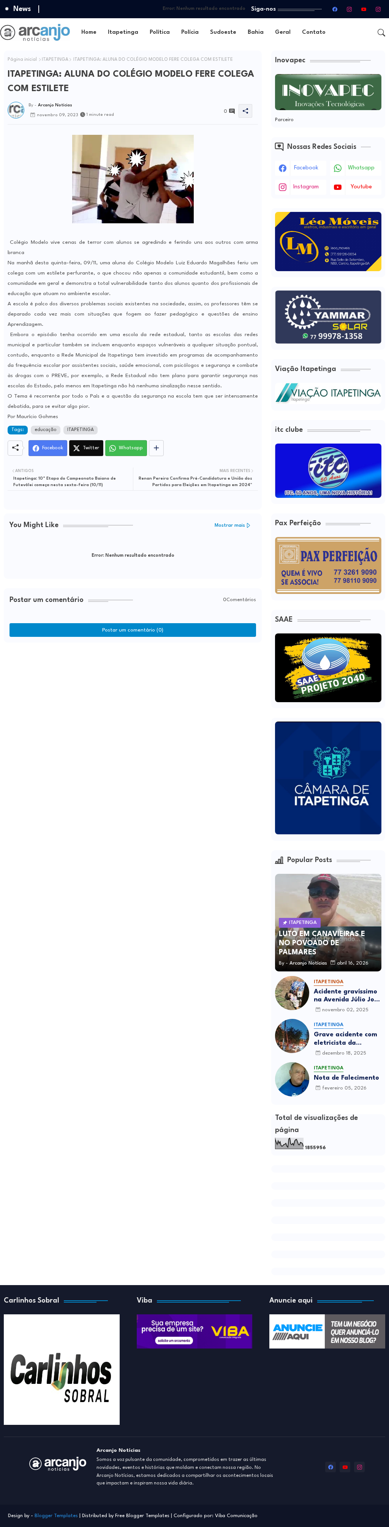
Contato (314, 32)
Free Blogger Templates (142, 1515)
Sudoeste (223, 32)
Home (88, 32)
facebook (306, 168)
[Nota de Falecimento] (292, 1079)
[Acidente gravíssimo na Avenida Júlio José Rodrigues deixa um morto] (292, 993)
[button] (381, 32)
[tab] (89, 32)
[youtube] (363, 9)
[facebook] (334, 9)
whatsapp (361, 168)
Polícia (190, 32)
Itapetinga (123, 32)
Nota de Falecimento (346, 1078)
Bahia (256, 32)
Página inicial (22, 59)
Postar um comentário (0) (132, 630)
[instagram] (349, 9)
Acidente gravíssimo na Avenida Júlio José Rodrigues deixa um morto (347, 996)
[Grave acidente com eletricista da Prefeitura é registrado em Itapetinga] (292, 1036)
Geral (283, 32)
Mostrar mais (230, 525)
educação (46, 430)
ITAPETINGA (55, 59)
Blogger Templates (56, 1515)
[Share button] (156, 448)
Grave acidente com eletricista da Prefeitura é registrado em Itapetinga (345, 1039)
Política (160, 32)
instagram (306, 187)
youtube (361, 187)
